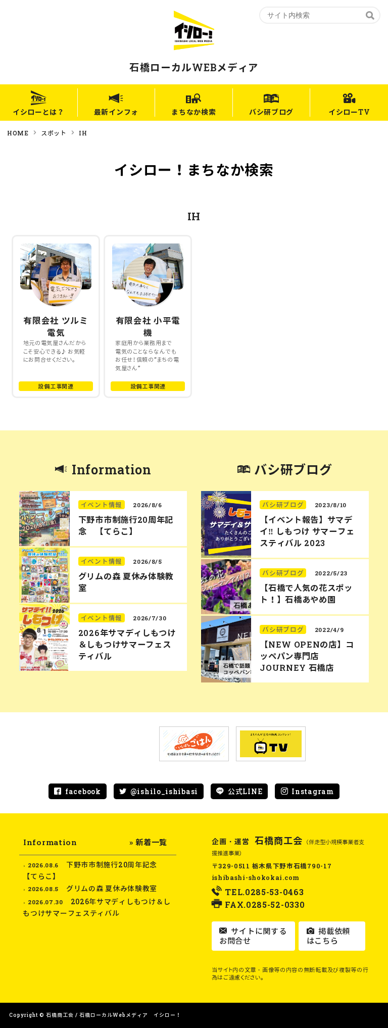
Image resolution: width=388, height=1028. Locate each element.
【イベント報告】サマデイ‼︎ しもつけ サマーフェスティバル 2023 (307, 531)
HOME (18, 133)
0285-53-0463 (274, 892)
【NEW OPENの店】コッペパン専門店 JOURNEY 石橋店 (307, 656)
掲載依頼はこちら (328, 936)
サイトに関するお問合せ (252, 936)
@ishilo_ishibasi (164, 791)
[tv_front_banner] (271, 743)
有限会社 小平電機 (148, 326)
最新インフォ (116, 112)
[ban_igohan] (194, 743)
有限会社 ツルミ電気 (55, 326)
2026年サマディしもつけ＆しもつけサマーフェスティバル (127, 644)
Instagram (312, 791)
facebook (83, 791)
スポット (54, 133)
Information (112, 469)
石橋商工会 (279, 841)
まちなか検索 (193, 112)
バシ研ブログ (271, 112)
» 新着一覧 (148, 842)
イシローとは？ (39, 112)
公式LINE (245, 791)
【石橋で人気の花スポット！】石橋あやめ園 (306, 593)
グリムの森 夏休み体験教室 (111, 888)
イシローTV (349, 112)
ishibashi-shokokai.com (256, 877)
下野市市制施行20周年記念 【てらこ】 (125, 525)
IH (83, 133)
